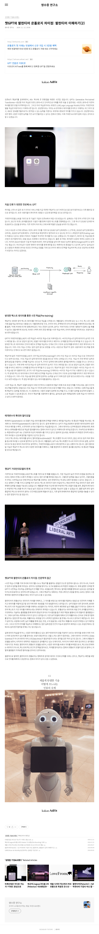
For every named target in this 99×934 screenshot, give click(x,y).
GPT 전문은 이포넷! (16, 63)
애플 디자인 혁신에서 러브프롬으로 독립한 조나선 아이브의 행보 (24, 845)
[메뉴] (6, 4)
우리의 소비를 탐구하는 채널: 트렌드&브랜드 (25, 906)
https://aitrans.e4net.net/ (18, 59)
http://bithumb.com (15, 42)
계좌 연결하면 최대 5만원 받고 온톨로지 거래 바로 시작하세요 (32, 48)
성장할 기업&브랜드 (11, 836)
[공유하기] (12, 827)
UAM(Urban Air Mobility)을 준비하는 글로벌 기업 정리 (21, 850)
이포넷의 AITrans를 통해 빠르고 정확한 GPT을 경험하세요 (31, 66)
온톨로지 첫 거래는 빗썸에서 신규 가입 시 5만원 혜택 (32, 45)
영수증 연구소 (49, 4)
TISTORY (50, 929)
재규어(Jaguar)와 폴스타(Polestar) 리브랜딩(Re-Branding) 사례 (24, 842)
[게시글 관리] (15, 827)
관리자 (58, 929)
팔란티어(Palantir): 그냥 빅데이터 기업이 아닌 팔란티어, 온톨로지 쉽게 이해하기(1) (30, 848)
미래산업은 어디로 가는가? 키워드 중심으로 (18, 840)
